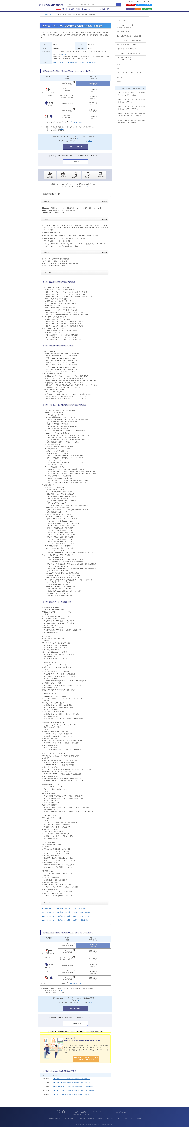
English (130, 1)
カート (139, 9)
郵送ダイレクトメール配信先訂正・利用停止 (91, 1118)
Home (58, 9)
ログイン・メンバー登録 (144, 5)
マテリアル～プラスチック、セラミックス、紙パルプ (125, 59)
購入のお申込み (76, 146)
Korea (139, 1)
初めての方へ (131, 5)
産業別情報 (79, 9)
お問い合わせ (147, 9)
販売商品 (71, 9)
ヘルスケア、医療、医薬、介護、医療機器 (129, 40)
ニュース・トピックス (91, 9)
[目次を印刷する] (63, 175)
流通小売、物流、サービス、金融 (126, 44)
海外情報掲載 (92, 62)
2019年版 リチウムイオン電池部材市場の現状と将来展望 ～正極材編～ (64, 908)
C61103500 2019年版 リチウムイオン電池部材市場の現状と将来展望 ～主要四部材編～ (131, 108)
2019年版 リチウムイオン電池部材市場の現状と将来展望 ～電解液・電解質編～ (67, 912)
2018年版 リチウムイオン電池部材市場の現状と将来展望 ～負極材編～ (71, 1094)
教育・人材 (120, 68)
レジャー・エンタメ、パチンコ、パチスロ (129, 73)
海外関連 (119, 81)
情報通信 (119, 64)
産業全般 (119, 77)
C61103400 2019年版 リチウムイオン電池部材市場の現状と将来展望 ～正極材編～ (131, 94)
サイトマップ (147, 1)
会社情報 (102, 9)
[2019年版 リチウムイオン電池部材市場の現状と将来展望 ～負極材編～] (75, 175)
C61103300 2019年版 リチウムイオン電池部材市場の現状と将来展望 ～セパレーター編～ (131, 101)
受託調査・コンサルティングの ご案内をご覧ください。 (86, 1058)
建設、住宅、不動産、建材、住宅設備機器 (129, 36)
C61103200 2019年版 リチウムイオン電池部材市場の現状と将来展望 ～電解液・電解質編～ (131, 115)
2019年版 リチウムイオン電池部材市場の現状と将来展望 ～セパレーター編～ (66, 916)
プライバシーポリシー (54, 1118)
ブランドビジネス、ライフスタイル (127, 49)
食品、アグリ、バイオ (123, 31)
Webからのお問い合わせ (119, 1112)
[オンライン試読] (100, 175)
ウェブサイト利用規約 (70, 1118)
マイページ (131, 9)
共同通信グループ (128, 1118)
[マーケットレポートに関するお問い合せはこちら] (50, 175)
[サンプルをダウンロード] (88, 175)
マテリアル (56, 62)
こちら (64, 54)
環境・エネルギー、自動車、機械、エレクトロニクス (74, 62)
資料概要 (75, 252)
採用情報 (109, 9)
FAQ (119, 1118)
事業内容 (64, 9)
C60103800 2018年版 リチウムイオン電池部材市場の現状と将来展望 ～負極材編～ (131, 121)
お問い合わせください (76, 122)
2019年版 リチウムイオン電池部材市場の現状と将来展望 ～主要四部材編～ (65, 920)
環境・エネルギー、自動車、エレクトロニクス (130, 53)
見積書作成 (76, 162)
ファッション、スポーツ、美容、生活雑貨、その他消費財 (126, 26)
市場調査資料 (48, 14)
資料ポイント (75, 219)
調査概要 (75, 202)
